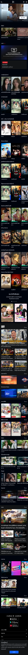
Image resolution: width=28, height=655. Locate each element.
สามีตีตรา (23, 158)
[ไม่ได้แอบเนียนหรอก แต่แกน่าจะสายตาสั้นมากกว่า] (9, 444)
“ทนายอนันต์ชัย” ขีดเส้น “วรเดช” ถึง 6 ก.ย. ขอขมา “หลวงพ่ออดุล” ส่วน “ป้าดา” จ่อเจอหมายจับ (6, 369)
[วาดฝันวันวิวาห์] (16, 106)
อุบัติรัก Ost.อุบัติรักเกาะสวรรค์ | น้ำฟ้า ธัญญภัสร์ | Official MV (7, 540)
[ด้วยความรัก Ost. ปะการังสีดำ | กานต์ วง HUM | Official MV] (21, 546)
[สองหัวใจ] (6, 106)
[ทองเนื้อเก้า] (16, 281)
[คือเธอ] (6, 128)
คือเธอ (2, 136)
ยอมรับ (14, 652)
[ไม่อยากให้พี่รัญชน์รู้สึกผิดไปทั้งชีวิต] (16, 84)
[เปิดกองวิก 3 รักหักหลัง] (9, 602)
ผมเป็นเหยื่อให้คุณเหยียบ (6, 92)
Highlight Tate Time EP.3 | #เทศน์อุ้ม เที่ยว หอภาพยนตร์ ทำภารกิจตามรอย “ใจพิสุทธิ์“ (8, 591)
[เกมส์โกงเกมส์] (16, 171)
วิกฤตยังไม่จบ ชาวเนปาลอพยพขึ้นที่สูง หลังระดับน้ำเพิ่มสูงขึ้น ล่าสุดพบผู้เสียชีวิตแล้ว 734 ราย (21, 369)
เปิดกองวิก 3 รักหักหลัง (5, 607)
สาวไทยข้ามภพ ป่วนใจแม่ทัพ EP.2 (15, 268)
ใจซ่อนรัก (13, 136)
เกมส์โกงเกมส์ (24, 114)
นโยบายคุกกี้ (3, 649)
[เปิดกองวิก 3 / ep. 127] (6, 568)
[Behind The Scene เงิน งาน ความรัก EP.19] (9, 461)
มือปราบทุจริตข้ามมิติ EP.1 (5, 224)
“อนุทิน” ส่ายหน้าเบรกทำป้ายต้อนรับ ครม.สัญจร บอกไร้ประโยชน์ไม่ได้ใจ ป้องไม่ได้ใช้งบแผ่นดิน (14, 345)
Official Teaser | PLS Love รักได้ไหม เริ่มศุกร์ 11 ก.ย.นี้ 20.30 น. (8, 484)
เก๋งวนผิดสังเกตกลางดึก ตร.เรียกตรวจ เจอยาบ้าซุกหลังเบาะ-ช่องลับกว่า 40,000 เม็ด (7, 357)
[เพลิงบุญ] (16, 150)
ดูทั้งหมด (11, 67)
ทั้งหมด (25, 327)
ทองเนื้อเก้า (13, 289)
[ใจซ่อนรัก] (16, 128)
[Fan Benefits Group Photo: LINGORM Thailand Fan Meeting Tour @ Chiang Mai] (9, 494)
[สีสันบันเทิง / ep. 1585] (16, 568)
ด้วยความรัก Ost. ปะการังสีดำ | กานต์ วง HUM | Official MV (20, 552)
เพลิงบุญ (13, 158)
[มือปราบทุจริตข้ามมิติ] (6, 237)
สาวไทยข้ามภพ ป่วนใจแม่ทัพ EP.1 (5, 268)
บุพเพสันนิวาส (24, 136)
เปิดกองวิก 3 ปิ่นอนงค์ (21, 607)
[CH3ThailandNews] (9, 393)
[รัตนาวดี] (7, 313)
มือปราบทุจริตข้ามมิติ (5, 245)
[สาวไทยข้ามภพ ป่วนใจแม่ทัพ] (16, 237)
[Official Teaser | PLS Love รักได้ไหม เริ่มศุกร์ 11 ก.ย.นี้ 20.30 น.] (9, 477)
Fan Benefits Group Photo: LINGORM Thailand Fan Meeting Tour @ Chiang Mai (8, 501)
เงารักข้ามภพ (24, 245)
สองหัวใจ (3, 114)
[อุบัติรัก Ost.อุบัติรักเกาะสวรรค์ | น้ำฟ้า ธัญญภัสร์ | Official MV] (7, 533)
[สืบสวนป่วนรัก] (21, 313)
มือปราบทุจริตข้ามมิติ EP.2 (15, 224)
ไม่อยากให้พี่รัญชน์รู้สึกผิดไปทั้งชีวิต (15, 93)
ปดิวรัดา (2, 289)
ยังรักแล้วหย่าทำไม (4, 37)
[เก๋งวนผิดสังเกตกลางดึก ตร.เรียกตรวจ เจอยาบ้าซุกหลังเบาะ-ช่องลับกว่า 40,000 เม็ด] (7, 352)
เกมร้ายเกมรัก (4, 158)
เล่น (24, 17)
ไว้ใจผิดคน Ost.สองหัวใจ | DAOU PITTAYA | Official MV (20, 540)
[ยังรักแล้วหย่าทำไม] (9, 32)
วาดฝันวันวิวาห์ (14, 114)
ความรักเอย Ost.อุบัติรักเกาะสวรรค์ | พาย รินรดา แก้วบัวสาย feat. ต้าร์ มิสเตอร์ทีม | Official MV (13, 526)
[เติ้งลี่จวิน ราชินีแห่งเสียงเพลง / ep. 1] (6, 429)
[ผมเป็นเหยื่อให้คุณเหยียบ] (6, 84)
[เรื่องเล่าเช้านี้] (9, 380)
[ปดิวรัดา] (6, 281)
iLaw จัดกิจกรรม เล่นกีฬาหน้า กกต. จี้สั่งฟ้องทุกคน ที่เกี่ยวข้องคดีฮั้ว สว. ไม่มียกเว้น (21, 357)
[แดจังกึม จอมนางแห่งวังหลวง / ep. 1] (16, 429)
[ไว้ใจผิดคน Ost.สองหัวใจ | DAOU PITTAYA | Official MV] (21, 533)
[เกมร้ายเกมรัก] (6, 150)
